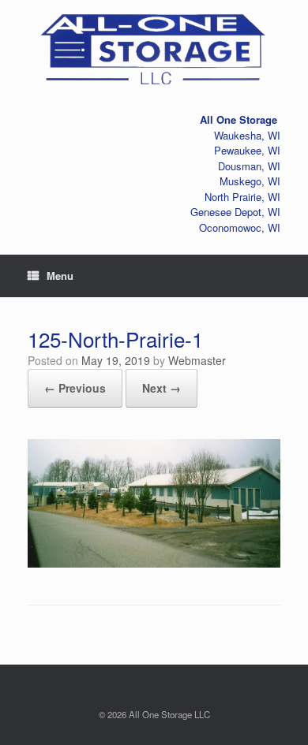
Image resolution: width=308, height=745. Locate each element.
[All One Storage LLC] (154, 46)
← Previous (75, 388)
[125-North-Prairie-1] (154, 561)
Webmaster (197, 360)
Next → (161, 388)
